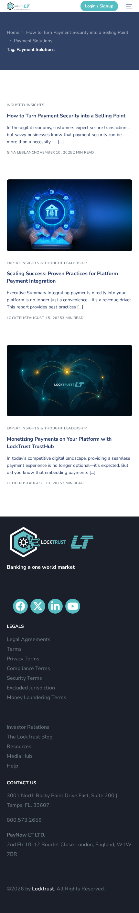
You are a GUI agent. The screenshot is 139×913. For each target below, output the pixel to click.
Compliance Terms (28, 668)
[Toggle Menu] (130, 18)
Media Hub (19, 756)
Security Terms (24, 678)
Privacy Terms (23, 658)
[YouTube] (72, 606)
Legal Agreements (28, 639)
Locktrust (43, 888)
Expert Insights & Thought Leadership (47, 263)
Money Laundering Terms (36, 697)
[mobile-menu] (128, 6)
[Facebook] (20, 606)
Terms (14, 649)
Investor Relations (28, 727)
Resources (19, 746)
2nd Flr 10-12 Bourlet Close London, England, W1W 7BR (69, 844)
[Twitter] (37, 606)
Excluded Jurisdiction (31, 687)
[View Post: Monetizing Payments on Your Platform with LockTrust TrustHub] (70, 380)
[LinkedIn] (55, 606)
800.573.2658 (24, 820)
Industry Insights (25, 105)
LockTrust (18, 318)
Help (12, 765)
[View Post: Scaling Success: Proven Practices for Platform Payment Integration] (70, 215)
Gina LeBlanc (20, 152)
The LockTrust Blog (29, 736)
